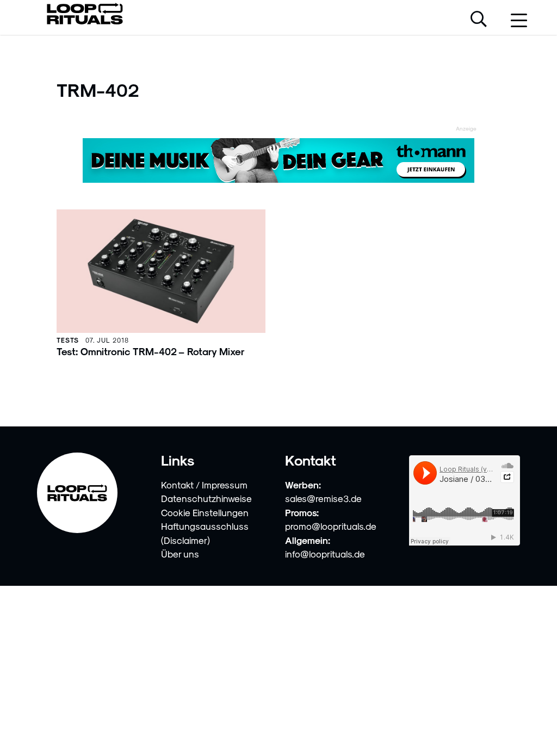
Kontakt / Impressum (204, 484)
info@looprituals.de (325, 553)
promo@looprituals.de (330, 526)
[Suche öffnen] (478, 20)
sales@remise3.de (323, 498)
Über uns (180, 553)
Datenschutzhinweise (206, 498)
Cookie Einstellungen (205, 512)
